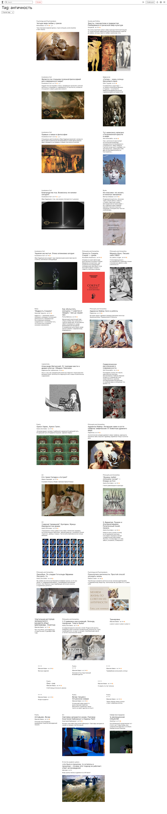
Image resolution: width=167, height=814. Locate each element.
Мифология (106, 77)
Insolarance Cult (47, 77)
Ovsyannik (91, 27)
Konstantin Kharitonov (89, 257)
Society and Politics (94, 21)
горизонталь (45, 364)
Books (105, 190)
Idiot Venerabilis (108, 138)
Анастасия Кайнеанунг (69, 721)
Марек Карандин (47, 479)
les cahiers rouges (115, 257)
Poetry (39, 424)
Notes (36, 309)
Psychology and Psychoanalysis (46, 21)
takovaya (65, 770)
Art (42, 475)
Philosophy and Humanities (90, 251)
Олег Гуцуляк (107, 83)
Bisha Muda (40, 25)
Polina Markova (67, 317)
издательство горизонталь (50, 370)
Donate (39, 2)
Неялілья (113, 721)
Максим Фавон (39, 627)
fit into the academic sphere (70, 762)
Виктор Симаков (108, 196)
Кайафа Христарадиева (117, 715)
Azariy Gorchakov (42, 429)
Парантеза (93, 313)
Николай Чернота (40, 313)
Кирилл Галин (92, 578)
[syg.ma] (2, 2)
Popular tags (6, 12)
